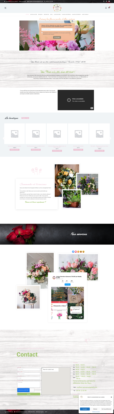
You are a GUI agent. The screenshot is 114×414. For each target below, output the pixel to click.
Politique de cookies (96, 411)
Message (19, 380)
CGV (46, 411)
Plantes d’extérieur (66, 14)
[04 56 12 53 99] (85, 390)
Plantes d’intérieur (76, 14)
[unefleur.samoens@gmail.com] (85, 387)
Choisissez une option (14, 149)
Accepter (85, 409)
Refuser (95, 409)
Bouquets (40, 14)
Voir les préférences (106, 409)
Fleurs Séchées (57, 14)
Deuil (51, 14)
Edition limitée (33, 14)
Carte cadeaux (85, 14)
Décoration (46, 14)
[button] (111, 397)
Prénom (19, 371)
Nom (18, 367)
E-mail (19, 376)
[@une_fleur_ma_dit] (54, 277)
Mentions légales (40, 411)
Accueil (27, 14)
